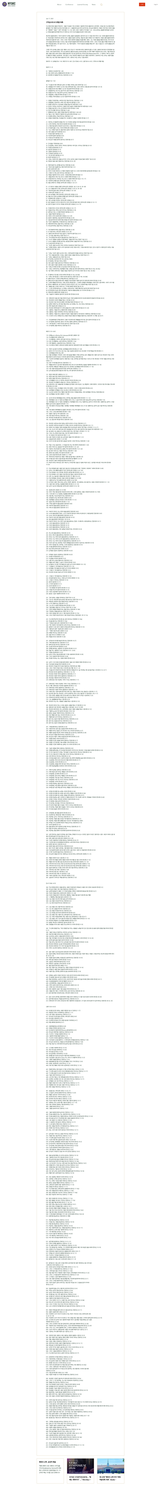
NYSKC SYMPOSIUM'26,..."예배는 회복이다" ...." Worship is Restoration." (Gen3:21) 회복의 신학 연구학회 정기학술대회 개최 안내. (80, 1478)
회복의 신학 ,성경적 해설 (47, 1462)
